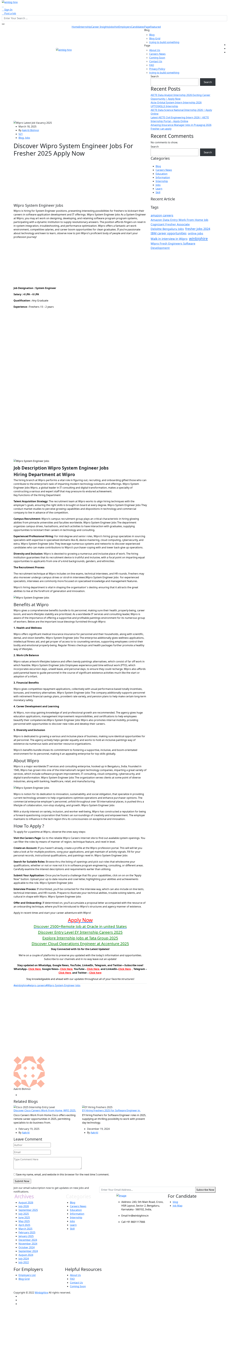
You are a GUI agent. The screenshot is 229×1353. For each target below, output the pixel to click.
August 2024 (26, 1255)
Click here (95, 972)
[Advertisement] (80, 97)
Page (152, 27)
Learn (159, 188)
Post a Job (10, 13)
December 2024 (28, 1240)
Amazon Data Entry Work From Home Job (179, 220)
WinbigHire (41, 1292)
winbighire (198, 238)
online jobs (195, 233)
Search (155, 76)
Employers (125, 27)
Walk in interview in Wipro (169, 239)
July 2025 (24, 1213)
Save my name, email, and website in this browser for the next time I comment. (62, 1174)
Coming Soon (157, 57)
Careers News (157, 54)
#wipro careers (37, 985)
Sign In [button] (8, 9)
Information (163, 177)
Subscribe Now (205, 1189)
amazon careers (162, 215)
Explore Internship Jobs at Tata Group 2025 (80, 937)
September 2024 (28, 1251)
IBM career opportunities (168, 233)
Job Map (177, 1205)
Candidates (137, 27)
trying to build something (164, 42)
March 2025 (25, 1228)
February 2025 (27, 1232)
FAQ (151, 65)
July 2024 (24, 1258)
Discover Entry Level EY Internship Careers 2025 (80, 932)
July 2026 (24, 1206)
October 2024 (27, 1247)
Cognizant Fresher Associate (170, 224)
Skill (158, 192)
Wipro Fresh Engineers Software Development (173, 245)
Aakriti (26, 1132)
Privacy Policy (157, 69)
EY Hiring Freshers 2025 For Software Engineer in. (111, 1110)
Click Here (34, 969)
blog (175, 1202)
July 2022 (24, 1262)
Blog (152, 34)
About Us (154, 50)
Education (161, 173)
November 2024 (28, 1243)
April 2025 (24, 1225)
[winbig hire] (10, 2)
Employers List (27, 1275)
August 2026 (26, 1202)
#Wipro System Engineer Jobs (63, 985)
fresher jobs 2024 (197, 229)
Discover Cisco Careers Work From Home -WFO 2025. (45, 1110)
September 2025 (28, 1210)
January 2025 (26, 1236)
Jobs (114, 27)
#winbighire (21, 985)
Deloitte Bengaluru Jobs (167, 229)
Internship (85, 27)
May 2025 (24, 1221)
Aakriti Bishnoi (30, 130)
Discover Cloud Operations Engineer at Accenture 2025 (80, 943)
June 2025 (24, 1217)
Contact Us (155, 61)
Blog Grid (154, 38)
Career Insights (100, 27)
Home (75, 27)
